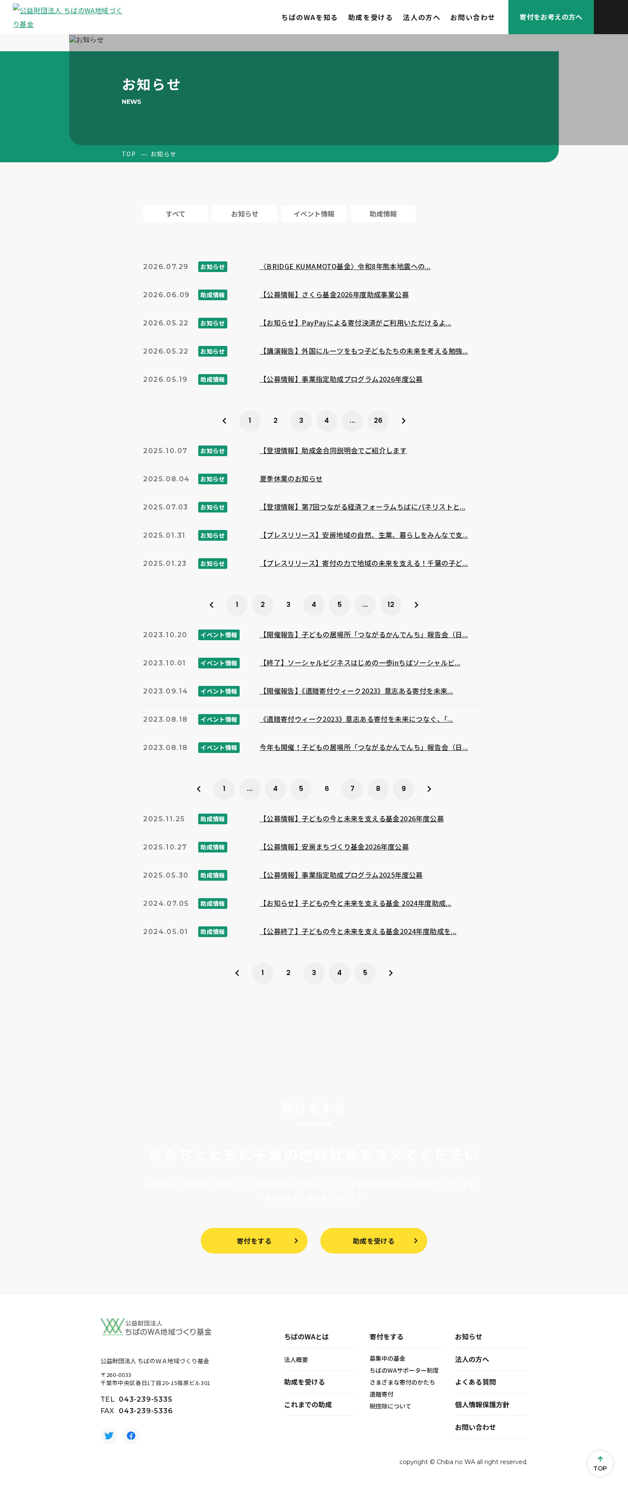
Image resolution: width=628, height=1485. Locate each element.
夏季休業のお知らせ (291, 478)
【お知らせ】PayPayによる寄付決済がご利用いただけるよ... (356, 322)
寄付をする (254, 1241)
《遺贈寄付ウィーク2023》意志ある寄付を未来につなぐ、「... (356, 719)
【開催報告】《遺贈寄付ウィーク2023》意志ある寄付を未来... (356, 690)
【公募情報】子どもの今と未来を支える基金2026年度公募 (352, 818)
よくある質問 (475, 1382)
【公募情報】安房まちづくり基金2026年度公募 (334, 846)
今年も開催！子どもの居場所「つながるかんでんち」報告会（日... (364, 747)
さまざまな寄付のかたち (402, 1382)
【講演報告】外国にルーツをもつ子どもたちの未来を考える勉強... (364, 351)
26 (378, 420)
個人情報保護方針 (482, 1404)
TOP (129, 153)
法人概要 (296, 1359)
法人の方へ (421, 17)
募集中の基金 (387, 1358)
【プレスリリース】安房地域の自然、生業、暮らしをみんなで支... (364, 535)
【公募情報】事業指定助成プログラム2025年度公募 (341, 875)
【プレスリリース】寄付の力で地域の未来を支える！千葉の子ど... (364, 563)
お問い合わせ (473, 17)
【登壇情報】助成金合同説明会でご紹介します (333, 450)
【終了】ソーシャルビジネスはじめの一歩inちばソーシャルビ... (360, 662)
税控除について (390, 1406)
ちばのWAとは (306, 1336)
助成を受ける (370, 17)
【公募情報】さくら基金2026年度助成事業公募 (334, 294)
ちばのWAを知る (309, 17)
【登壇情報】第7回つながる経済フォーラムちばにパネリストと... (363, 506)
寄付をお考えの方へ (551, 17)
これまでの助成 (308, 1404)
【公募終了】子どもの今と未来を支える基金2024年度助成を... (358, 931)
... (352, 420)
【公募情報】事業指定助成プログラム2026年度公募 (341, 379)
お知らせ (468, 1336)
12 (391, 604)
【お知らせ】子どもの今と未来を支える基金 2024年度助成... (356, 903)
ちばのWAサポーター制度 (404, 1370)
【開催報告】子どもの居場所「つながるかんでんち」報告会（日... (364, 634)
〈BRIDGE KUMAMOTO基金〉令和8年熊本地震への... (345, 266)
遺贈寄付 (381, 1394)
